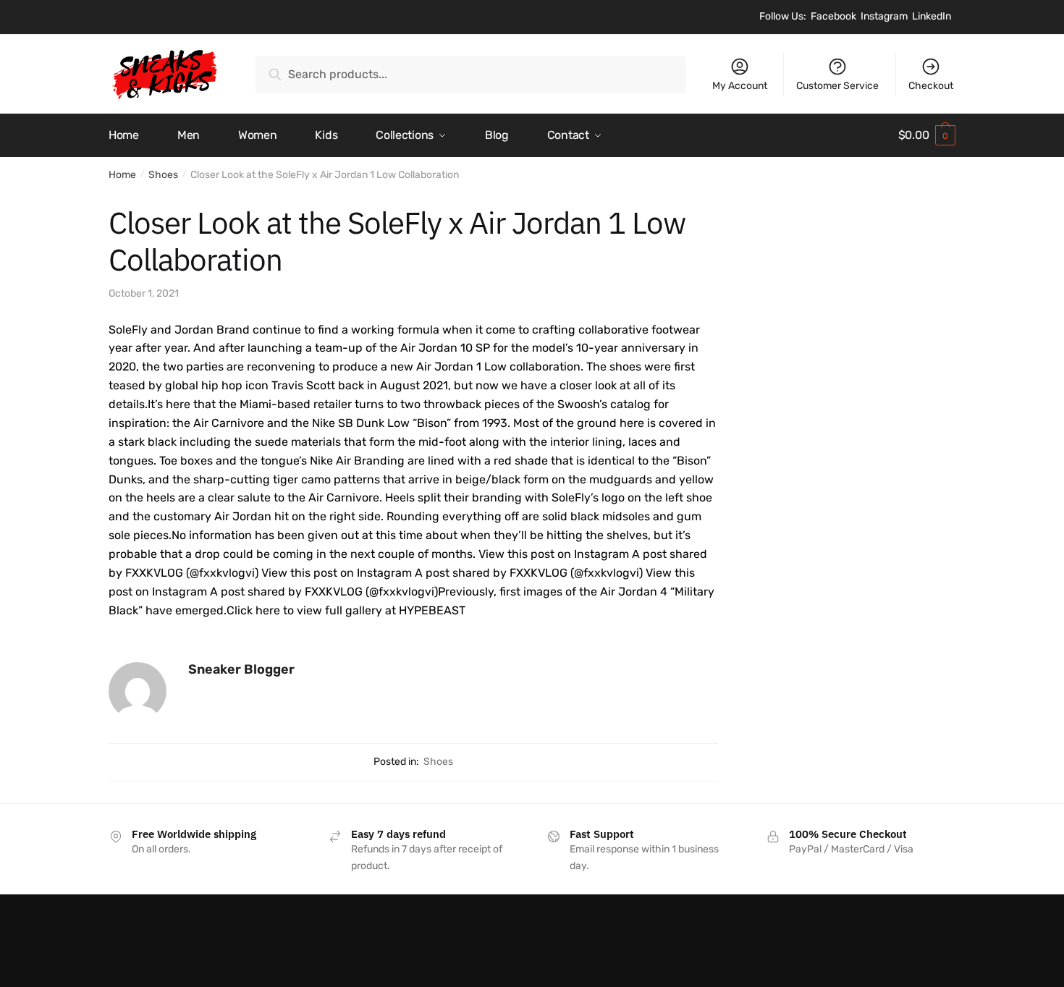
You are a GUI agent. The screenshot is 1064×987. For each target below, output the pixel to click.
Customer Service (837, 86)
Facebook (833, 16)
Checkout (930, 86)
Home (122, 175)
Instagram (884, 16)
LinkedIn (931, 16)
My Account (739, 86)
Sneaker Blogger (241, 669)
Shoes (163, 175)
